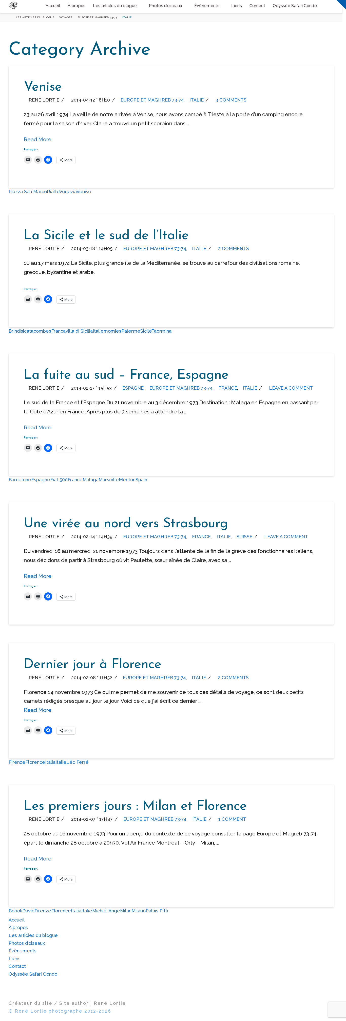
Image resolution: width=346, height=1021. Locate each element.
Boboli (15, 910)
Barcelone (20, 479)
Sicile (145, 331)
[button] (341, 5)
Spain (141, 479)
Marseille (109, 479)
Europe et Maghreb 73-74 (152, 100)
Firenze (17, 762)
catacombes (37, 331)
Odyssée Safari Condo (33, 974)
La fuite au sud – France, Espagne (126, 375)
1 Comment (231, 819)
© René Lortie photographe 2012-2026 (60, 1011)
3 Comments (230, 100)
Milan (125, 910)
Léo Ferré (77, 762)
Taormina (161, 331)
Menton (127, 479)
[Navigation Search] (327, 6)
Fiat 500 (59, 479)
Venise (43, 87)
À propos (18, 927)
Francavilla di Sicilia (72, 331)
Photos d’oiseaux (27, 943)
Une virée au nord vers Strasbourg (126, 524)
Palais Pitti (157, 910)
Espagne (133, 388)
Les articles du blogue (33, 935)
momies (112, 331)
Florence (35, 762)
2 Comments (233, 248)
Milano (138, 910)
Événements (22, 950)
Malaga (91, 479)
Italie (196, 100)
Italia (50, 762)
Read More (37, 139)
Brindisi (16, 331)
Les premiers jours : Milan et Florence (135, 806)
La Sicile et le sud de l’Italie (106, 236)
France (227, 388)
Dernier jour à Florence (92, 664)
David (28, 910)
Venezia (67, 191)
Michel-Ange (106, 910)
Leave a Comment (290, 388)
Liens (15, 958)
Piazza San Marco (28, 191)
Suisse (244, 536)
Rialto (53, 191)
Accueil (17, 920)
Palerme (130, 331)
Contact (17, 966)
